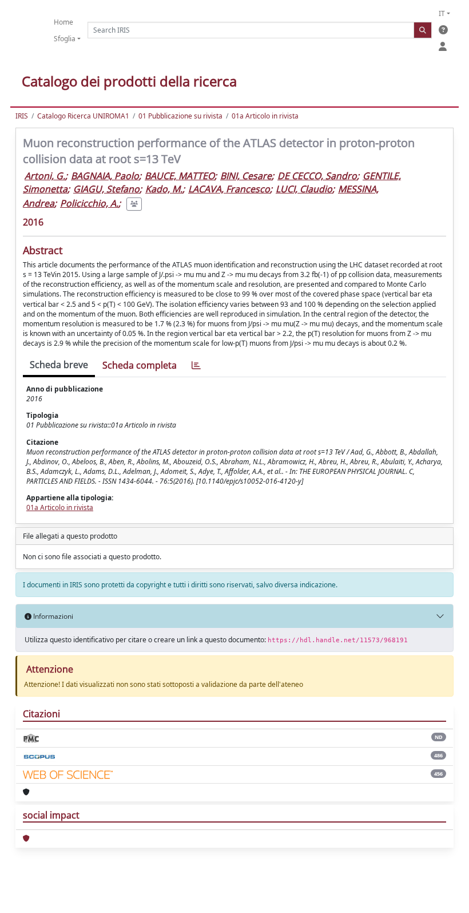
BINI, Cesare (246, 175)
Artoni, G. (45, 175)
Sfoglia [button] (64, 39)
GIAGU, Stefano (106, 189)
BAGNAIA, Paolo (105, 175)
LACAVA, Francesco (229, 189)
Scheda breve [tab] (59, 364)
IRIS (21, 116)
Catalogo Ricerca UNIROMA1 (83, 116)
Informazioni (52, 616)
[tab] (196, 365)
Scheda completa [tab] (139, 365)
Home (63, 22)
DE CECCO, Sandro (317, 175)
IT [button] (442, 13)
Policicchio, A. (89, 203)
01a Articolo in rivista (265, 116)
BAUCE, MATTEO (179, 175)
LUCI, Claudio (304, 189)
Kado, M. (163, 189)
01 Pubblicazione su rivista (180, 116)
